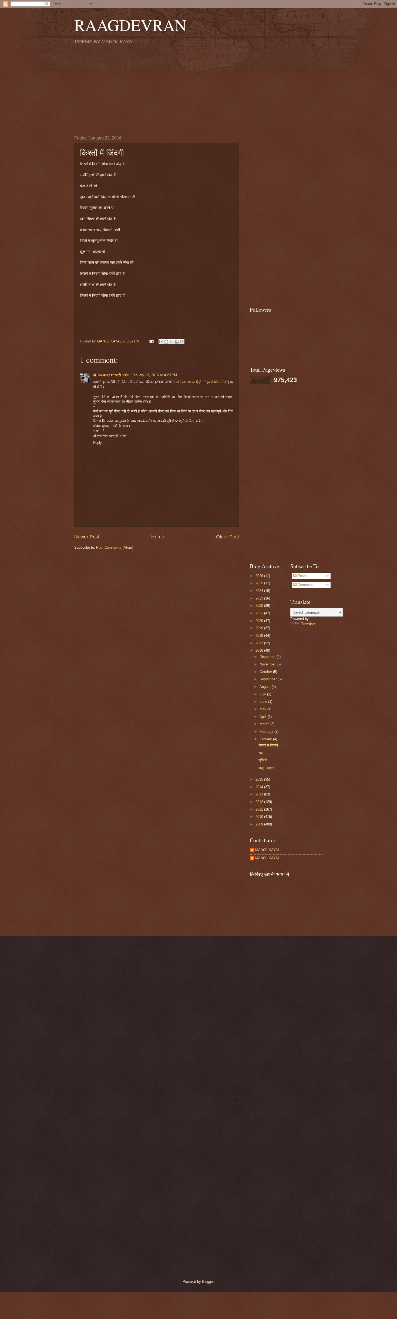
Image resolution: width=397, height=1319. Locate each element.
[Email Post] (151, 341)
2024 (259, 591)
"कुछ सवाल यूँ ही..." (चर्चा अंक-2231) (205, 382)
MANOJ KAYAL (267, 850)
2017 (259, 643)
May (263, 709)
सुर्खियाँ (262, 760)
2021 (259, 613)
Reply (97, 443)
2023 (259, 598)
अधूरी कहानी (266, 768)
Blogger (208, 1282)
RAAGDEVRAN (130, 25)
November (268, 664)
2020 (259, 621)
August (266, 687)
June (264, 702)
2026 (259, 576)
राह (260, 753)
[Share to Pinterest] (181, 341)
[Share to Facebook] (176, 341)
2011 (259, 809)
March (265, 724)
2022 (259, 606)
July (263, 694)
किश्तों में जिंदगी (268, 745)
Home (157, 536)
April (264, 717)
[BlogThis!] (166, 341)
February (267, 732)
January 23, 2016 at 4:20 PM (154, 375)
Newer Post (86, 536)
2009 (259, 824)
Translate (308, 624)
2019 (259, 628)
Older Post (227, 536)
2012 (259, 802)
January (266, 739)
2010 (259, 817)
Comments (306, 585)
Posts (302, 576)
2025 (259, 583)
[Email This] (161, 341)
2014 (259, 787)
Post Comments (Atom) (114, 547)
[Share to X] (171, 341)
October (266, 672)
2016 (259, 650)
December (268, 657)
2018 (259, 636)
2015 (259, 779)
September (269, 679)
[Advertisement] (198, 90)
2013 (259, 794)
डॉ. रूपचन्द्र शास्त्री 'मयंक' (111, 375)
